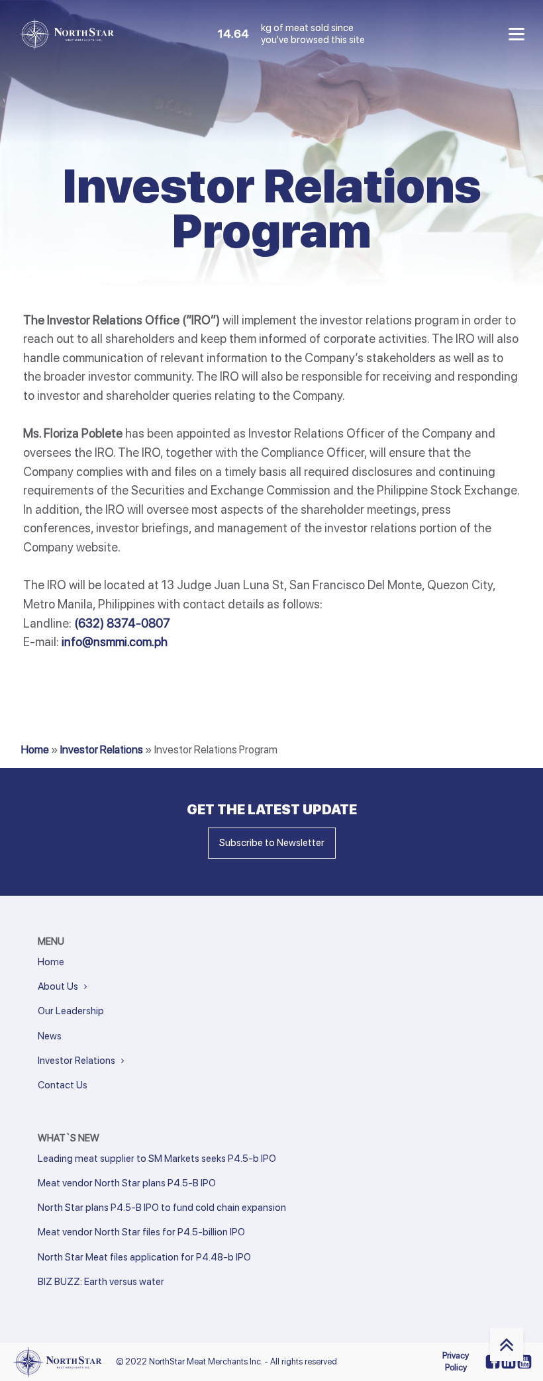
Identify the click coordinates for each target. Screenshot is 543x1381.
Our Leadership (71, 1011)
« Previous (56, 1299)
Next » (103, 1299)
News (50, 1036)
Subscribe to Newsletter (271, 843)
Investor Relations (101, 749)
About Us (58, 986)
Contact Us (62, 1085)
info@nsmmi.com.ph (115, 641)
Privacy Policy (455, 1361)
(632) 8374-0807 (122, 623)
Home (35, 749)
